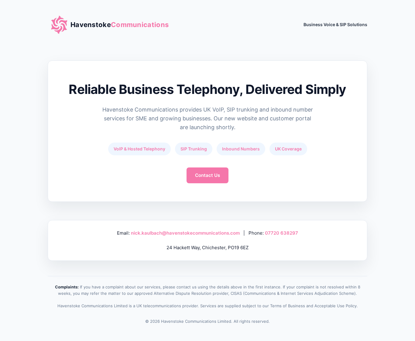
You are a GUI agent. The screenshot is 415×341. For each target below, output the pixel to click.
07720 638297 (281, 233)
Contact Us (207, 175)
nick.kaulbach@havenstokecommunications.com (185, 233)
